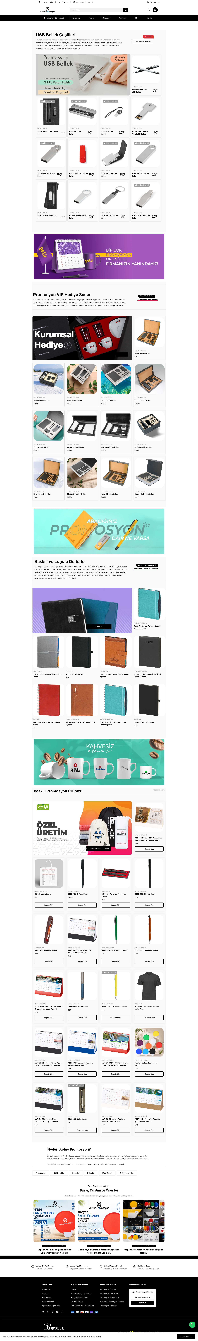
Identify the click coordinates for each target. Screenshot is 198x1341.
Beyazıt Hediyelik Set (75, 447)
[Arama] (125, 10)
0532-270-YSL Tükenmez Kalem (115, 950)
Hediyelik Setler (140, 351)
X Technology (135, 1332)
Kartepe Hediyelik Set (42, 494)
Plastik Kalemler (108, 947)
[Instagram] (151, 2)
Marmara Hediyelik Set (110, 447)
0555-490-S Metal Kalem (78, 894)
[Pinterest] (155, 2)
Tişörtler (138, 1004)
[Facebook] (147, 2)
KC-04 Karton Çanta (43, 894)
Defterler (69, 671)
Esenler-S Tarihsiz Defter (144, 722)
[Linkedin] (158, 2)
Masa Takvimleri (141, 835)
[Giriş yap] (148, 10)
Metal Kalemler (73, 891)
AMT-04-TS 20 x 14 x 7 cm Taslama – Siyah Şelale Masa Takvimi (46, 1121)
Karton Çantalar (41, 891)
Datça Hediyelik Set (108, 400)
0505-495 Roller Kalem (77, 1119)
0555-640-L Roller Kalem (78, 1007)
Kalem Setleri (106, 891)
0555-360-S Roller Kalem (145, 894)
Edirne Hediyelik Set (142, 400)
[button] (142, 41)
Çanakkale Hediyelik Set (144, 494)
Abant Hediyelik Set (142, 353)
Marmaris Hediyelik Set (76, 494)
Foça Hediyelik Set (74, 400)
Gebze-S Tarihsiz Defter (76, 674)
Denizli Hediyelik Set (42, 400)
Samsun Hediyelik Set (143, 447)
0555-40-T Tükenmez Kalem (146, 950)
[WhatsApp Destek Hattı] (62, 1312)
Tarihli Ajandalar (140, 623)
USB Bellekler (137, 86)
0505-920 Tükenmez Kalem (46, 950)
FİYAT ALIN (155, 90)
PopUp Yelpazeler (141, 1060)
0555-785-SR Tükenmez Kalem (114, 1007)
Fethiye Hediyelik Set (42, 447)
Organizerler (37, 671)
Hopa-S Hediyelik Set (109, 494)
